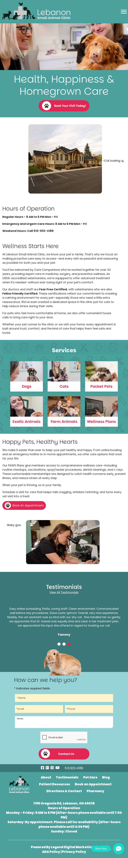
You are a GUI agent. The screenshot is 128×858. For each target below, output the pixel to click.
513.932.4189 (74, 768)
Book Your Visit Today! (70, 106)
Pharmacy (95, 791)
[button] (59, 644)
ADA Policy (51, 852)
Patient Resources (54, 784)
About (46, 777)
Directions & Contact (64, 791)
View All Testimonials (64, 592)
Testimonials (67, 777)
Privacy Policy (74, 852)
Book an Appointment (93, 784)
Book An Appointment (28, 505)
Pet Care (90, 777)
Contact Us (66, 754)
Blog (106, 777)
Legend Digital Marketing (72, 847)
